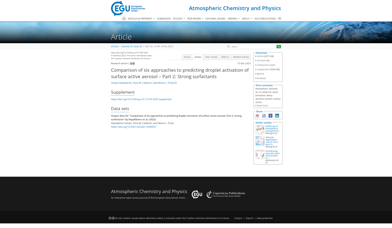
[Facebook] (270, 115)
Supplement (263, 69)
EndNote (261, 78)
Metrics (225, 57)
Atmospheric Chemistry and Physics (235, 8)
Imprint (249, 218)
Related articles (241, 57)
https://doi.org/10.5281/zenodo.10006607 (133, 126)
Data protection (265, 218)
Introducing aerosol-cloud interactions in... (272, 154)
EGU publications (265, 18)
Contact (238, 218)
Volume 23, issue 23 (132, 46)
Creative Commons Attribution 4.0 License (207, 218)
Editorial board (215, 18)
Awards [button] (233, 18)
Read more (262, 105)
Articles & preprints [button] (140, 18)
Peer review (211, 57)
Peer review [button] (194, 18)
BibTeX (260, 73)
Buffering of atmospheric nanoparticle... (273, 128)
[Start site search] (279, 46)
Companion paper (266, 64)
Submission (164, 18)
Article (187, 57)
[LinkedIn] (277, 115)
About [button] (246, 18)
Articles (115, 46)
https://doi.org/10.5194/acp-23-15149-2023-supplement (141, 99)
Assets (198, 57)
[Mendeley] (257, 115)
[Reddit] (264, 115)
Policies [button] (178, 18)
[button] (228, 46)
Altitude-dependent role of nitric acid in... (272, 141)
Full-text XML (263, 60)
